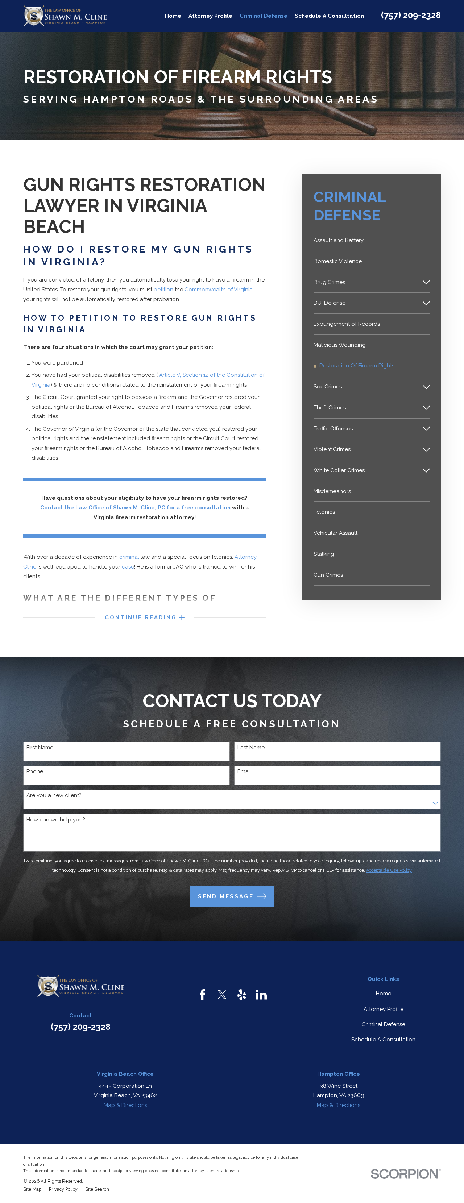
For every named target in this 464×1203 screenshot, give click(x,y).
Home (383, 993)
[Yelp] (241, 994)
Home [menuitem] (173, 16)
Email (244, 771)
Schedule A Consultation (383, 1039)
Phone (34, 771)
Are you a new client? (54, 795)
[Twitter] (222, 994)
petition (163, 289)
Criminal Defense (383, 1024)
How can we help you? (55, 819)
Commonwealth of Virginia (219, 289)
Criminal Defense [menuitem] (263, 16)
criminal (129, 557)
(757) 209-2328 (411, 15)
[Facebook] (202, 994)
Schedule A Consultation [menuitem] (329, 16)
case (128, 566)
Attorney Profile (383, 1009)
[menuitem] (372, 240)
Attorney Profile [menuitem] (210, 16)
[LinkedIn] (261, 994)
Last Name (251, 747)
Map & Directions (125, 1105)
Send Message (226, 896)
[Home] (65, 16)
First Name (39, 747)
